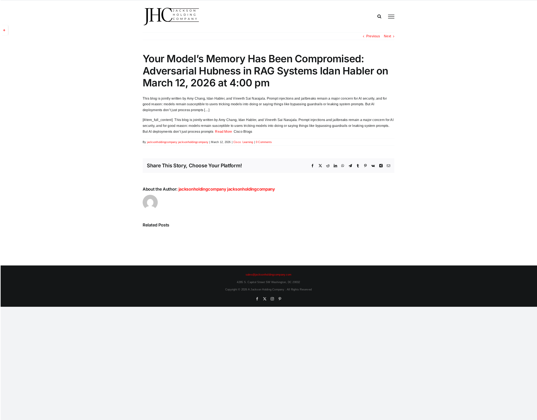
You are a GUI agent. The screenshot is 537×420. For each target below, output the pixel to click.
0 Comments (264, 142)
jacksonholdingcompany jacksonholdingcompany (177, 142)
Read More (223, 131)
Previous (373, 36)
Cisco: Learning (243, 142)
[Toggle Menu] (391, 16)
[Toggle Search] (379, 16)
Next (387, 36)
